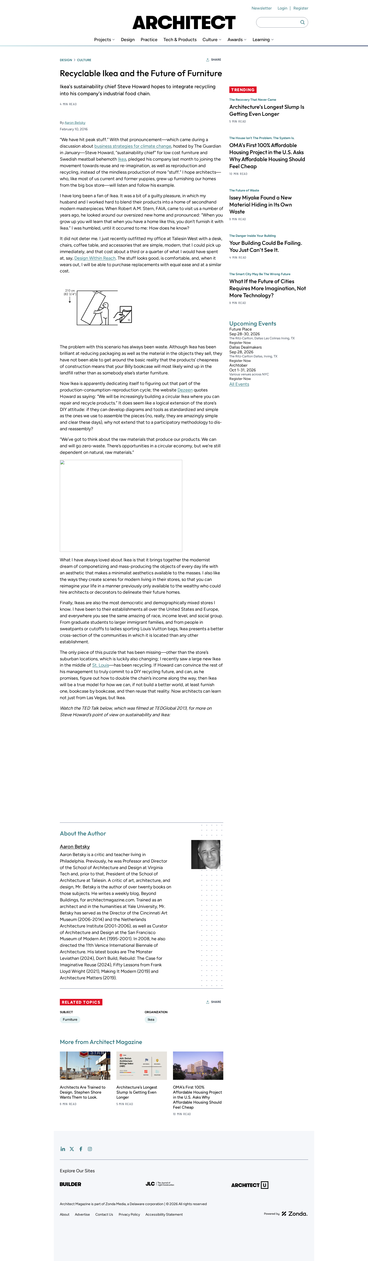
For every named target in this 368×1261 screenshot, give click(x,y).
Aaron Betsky (75, 123)
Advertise (82, 1214)
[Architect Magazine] (184, 22)
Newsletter (262, 8)
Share (216, 59)
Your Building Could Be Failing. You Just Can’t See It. (265, 246)
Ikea (122, 159)
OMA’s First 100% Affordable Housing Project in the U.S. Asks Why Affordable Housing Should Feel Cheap (197, 1097)
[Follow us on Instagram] (90, 1149)
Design (128, 39)
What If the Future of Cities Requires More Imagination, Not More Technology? (267, 288)
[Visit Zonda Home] (286, 1213)
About (64, 1214)
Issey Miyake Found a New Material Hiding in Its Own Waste (260, 204)
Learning (261, 39)
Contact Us (104, 1214)
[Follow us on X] (72, 1149)
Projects (102, 39)
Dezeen (185, 390)
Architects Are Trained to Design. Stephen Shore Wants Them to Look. (82, 1092)
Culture (210, 39)
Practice (149, 39)
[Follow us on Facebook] (81, 1149)
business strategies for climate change (132, 146)
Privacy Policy (129, 1214)
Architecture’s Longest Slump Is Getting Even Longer (136, 1092)
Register (300, 8)
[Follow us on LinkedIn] (63, 1149)
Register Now (240, 343)
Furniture (70, 1019)
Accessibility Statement (164, 1214)
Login (282, 8)
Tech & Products (180, 39)
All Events (239, 384)
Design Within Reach (95, 258)
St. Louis (100, 665)
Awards (235, 39)
